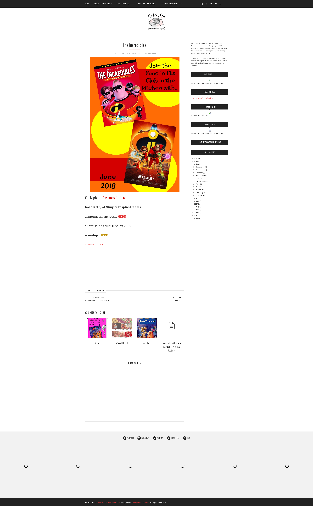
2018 (196, 164)
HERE (122, 217)
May (198, 184)
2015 (196, 204)
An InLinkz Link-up (94, 244)
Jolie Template (113, 503)
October (199, 173)
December (200, 167)
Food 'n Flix (102, 503)
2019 (196, 161)
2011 (196, 215)
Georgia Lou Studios (140, 503)
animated (136, 53)
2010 (196, 218)
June (198, 178)
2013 (196, 210)
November (200, 170)
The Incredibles (149, 53)
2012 (196, 212)
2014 (196, 207)
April (198, 187)
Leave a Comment (95, 290)
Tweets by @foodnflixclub (202, 98)
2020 (196, 158)
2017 (196, 198)
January (199, 195)
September (200, 175)
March (199, 190)
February (200, 193)
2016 (196, 201)
